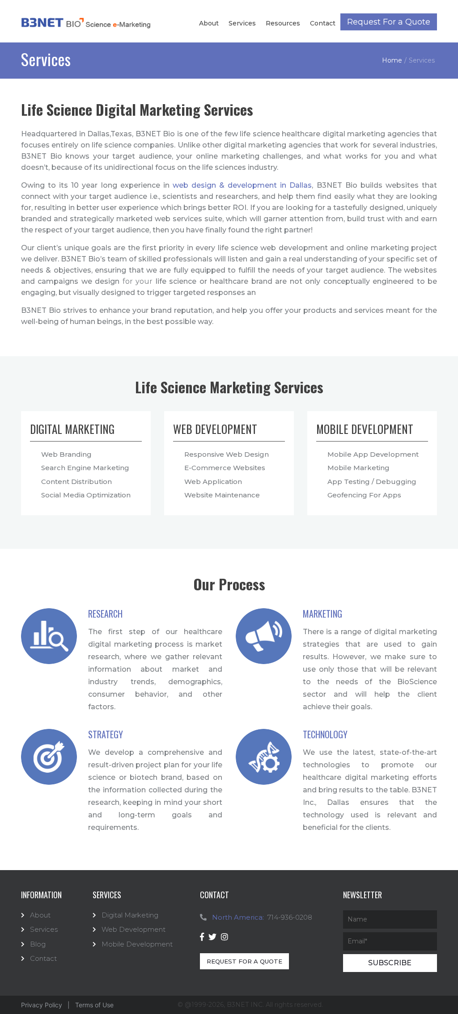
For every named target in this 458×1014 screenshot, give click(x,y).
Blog (38, 944)
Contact (322, 23)
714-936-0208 (289, 917)
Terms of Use (94, 1005)
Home (392, 60)
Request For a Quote (388, 22)
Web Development (133, 929)
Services (242, 23)
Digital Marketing (130, 915)
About (209, 23)
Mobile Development (137, 944)
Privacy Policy (41, 1005)
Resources (283, 23)
